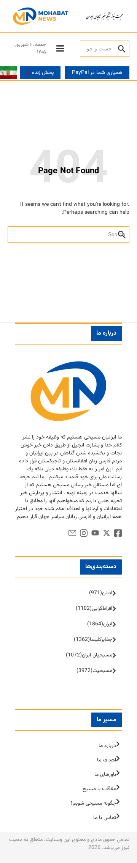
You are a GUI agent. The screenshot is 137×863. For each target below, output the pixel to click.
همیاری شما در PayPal (97, 73)
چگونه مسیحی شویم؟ (93, 803)
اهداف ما (106, 760)
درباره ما (107, 746)
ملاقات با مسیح (99, 789)
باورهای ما (105, 775)
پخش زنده (43, 73)
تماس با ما (104, 818)
